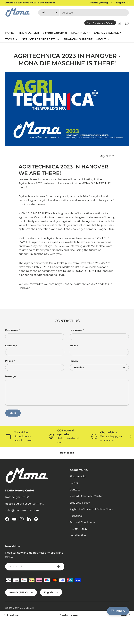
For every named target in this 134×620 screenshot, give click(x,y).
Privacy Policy (78, 528)
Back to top (67, 452)
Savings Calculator (55, 32)
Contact (75, 489)
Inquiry (74, 360)
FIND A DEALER (28, 32)
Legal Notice (78, 535)
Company (11, 345)
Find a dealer (78, 476)
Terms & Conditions (82, 522)
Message (10, 376)
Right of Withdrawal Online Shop (91, 509)
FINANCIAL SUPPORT (78, 39)
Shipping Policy (80, 502)
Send (13, 412)
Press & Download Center (86, 496)
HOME (9, 32)
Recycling (76, 515)
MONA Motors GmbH (23, 608)
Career (74, 483)
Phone (9, 360)
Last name (76, 330)
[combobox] (83, 12)
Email (73, 345)
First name (11, 330)
